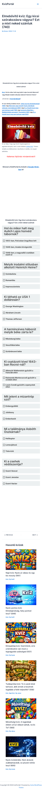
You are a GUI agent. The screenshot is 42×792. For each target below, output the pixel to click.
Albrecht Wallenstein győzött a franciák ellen (19, 372)
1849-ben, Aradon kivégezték (19, 247)
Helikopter (10, 438)
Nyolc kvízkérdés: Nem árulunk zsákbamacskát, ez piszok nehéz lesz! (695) (20, 763)
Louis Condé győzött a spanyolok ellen (20, 386)
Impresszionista (13, 287)
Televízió (10, 451)
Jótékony (10, 412)
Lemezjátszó (11, 445)
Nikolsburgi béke (13, 339)
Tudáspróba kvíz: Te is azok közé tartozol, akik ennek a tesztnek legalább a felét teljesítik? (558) (20, 687)
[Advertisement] (21, 56)
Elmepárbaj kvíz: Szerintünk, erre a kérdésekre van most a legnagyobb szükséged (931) (20, 649)
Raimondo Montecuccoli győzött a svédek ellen (21, 379)
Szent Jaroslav (12, 477)
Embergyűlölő (12, 406)
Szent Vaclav (11, 484)
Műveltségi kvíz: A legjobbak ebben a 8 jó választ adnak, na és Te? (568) (20, 725)
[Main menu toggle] (38, 4)
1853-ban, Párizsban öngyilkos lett (21, 241)
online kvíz (29, 146)
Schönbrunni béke (14, 351)
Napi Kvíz (12, 693)
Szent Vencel (11, 471)
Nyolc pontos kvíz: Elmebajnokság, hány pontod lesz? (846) (18, 611)
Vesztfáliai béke (13, 345)
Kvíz (7, 579)
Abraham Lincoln (13, 313)
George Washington (14, 306)
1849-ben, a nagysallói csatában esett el (20, 254)
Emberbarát (11, 419)
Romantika (10, 280)
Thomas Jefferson (14, 319)
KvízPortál (8, 3)
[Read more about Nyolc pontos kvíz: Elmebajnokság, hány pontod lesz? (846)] (21, 595)
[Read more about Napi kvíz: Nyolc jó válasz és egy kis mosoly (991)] (21, 559)
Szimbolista (11, 274)
